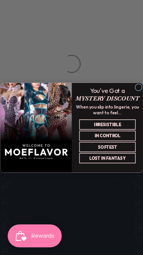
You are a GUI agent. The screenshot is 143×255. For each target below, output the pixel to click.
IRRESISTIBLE (107, 124)
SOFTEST (107, 146)
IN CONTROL (107, 135)
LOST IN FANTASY (107, 158)
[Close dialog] (138, 87)
